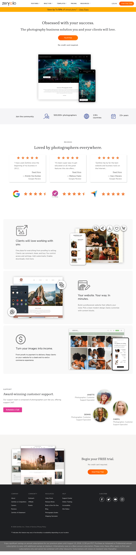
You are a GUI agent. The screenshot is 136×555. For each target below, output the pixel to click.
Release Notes (50, 502)
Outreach (31, 498)
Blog (46, 509)
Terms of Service (31, 527)
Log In (114, 3)
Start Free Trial (126, 3)
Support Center (67, 498)
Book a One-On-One (52, 505)
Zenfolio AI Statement (18, 513)
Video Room (49, 498)
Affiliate (30, 502)
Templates (61, 3)
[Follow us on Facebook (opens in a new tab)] (101, 501)
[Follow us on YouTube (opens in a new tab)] (115, 501)
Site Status (65, 509)
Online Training (67, 502)
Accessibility (66, 505)
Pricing (74, 3)
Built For (47, 3)
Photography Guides (51, 513)
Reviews (14, 509)
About (13, 498)
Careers (13, 505)
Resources (84, 3)
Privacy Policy (41, 527)
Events (30, 505)
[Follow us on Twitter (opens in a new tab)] (108, 501)
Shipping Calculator (51, 516)
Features (34, 3)
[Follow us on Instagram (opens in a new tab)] (122, 501)
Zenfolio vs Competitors (18, 502)
